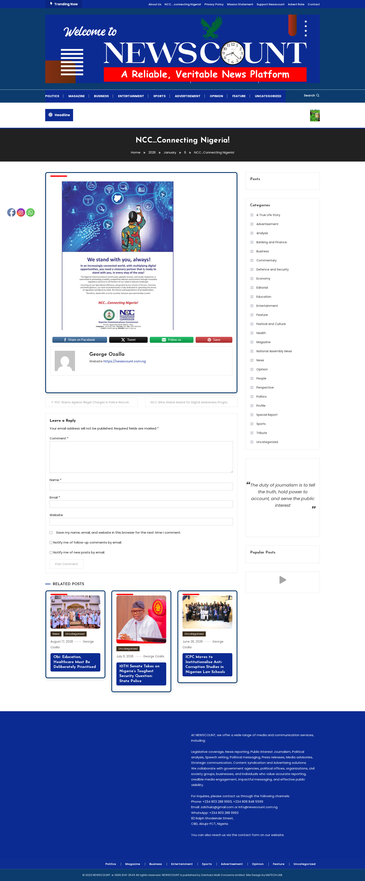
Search (309, 95)
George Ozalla (107, 354)
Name (55, 480)
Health (261, 333)
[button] (282, 580)
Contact (314, 4)
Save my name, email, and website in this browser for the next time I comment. (118, 532)
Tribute (261, 433)
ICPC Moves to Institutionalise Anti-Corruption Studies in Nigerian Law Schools (205, 664)
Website (56, 515)
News (56, 634)
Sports (159, 96)
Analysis (262, 233)
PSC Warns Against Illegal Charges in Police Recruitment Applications (96, 402)
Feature (239, 96)
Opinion (216, 96)
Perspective (265, 387)
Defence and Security (272, 269)
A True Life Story (268, 215)
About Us (154, 4)
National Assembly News (274, 351)
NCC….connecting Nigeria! (183, 4)
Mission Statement (240, 4)
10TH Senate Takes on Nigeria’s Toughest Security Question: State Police (139, 674)
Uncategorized (268, 96)
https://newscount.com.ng (125, 361)
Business (101, 96)
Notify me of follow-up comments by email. (87, 542)
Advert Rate (296, 4)
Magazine (76, 96)
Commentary (266, 260)
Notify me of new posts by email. (79, 552)
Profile (261, 406)
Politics (52, 96)
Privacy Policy (214, 4)
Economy (263, 278)
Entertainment (131, 96)
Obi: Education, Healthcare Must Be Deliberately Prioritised (74, 662)
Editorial (262, 288)
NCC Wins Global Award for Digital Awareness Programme (193, 402)
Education (263, 297)
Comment (59, 438)
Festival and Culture (271, 324)
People (261, 378)
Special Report (267, 415)
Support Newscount (271, 4)
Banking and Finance (271, 242)
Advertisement (187, 96)
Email (55, 497)
